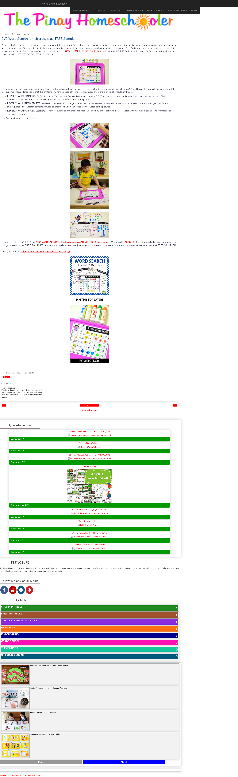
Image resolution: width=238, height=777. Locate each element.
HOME (194, 10)
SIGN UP (130, 242)
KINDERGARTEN (135, 10)
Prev (41, 762)
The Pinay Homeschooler (54, 3)
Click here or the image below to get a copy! (45, 251)
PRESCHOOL (116, 10)
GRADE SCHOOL (155, 10)
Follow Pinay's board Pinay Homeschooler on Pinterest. (20, 775)
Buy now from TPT (18, 439)
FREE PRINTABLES (177, 10)
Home (89, 406)
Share (6, 377)
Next (124, 762)
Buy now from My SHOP (20, 505)
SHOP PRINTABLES (81, 10)
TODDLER (100, 10)
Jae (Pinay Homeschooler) (13, 373)
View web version (90, 410)
